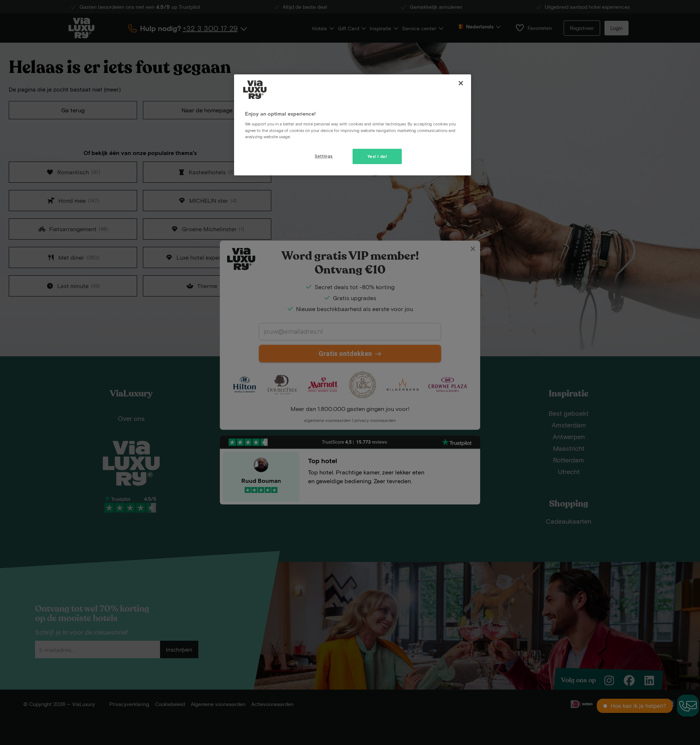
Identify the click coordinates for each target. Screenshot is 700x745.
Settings (324, 156)
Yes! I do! (377, 156)
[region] (352, 124)
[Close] (461, 83)
